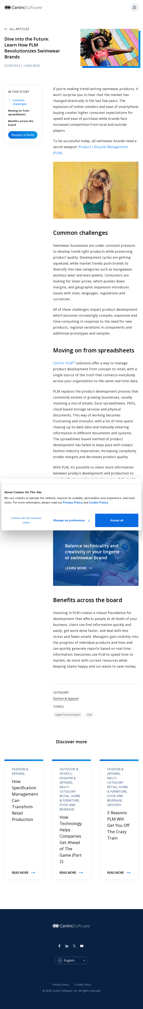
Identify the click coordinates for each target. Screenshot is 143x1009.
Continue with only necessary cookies (26, 520)
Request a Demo (22, 135)
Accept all (116, 520)
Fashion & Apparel (66, 698)
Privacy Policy (72, 502)
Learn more (76, 568)
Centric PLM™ (64, 363)
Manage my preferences (69, 520)
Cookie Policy (98, 502)
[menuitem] (60, 985)
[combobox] (76, 960)
